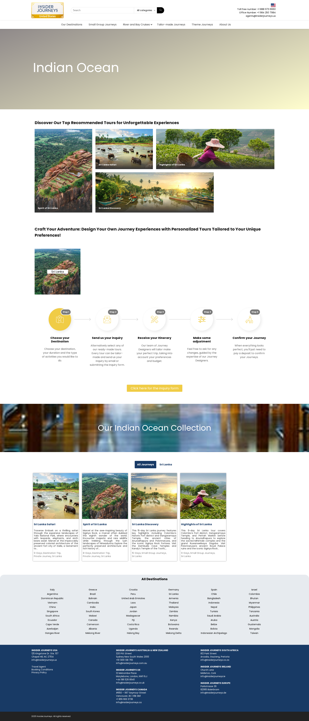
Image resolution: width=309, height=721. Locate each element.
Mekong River (92, 633)
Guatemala (254, 624)
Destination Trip (52, 553)
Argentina (52, 594)
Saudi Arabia (214, 615)
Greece (93, 589)
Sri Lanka (57, 272)
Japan (133, 607)
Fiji (133, 620)
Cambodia (93, 602)
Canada (92, 620)
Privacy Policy (39, 672)
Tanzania (254, 611)
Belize (214, 624)
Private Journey (43, 556)
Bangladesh (213, 598)
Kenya (173, 620)
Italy (52, 589)
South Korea (93, 611)
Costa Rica (133, 624)
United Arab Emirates (133, 598)
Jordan (133, 611)
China (52, 607)
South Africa (52, 615)
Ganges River (52, 633)
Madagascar (133, 615)
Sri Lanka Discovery (110, 208)
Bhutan (254, 598)
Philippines (254, 607)
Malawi (93, 615)
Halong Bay (133, 633)
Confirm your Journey (249, 338)
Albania (93, 628)
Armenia (173, 598)
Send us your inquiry (107, 338)
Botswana (173, 624)
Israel (254, 589)
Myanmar (254, 602)
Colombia (254, 594)
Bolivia (214, 628)
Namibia (173, 615)
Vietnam (52, 602)
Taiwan (254, 633)
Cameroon (93, 624)
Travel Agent (39, 666)
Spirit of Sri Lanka (48, 208)
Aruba (214, 620)
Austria (254, 620)
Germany (173, 589)
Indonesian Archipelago (214, 633)
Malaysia (173, 607)
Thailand (173, 602)
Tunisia (214, 611)
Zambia (173, 611)
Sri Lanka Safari (107, 164)
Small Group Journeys (154, 553)
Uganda (133, 628)
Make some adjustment (202, 339)
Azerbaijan (52, 628)
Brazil (93, 594)
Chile (214, 594)
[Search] (160, 10)
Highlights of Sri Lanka (172, 164)
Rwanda (173, 628)
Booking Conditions (42, 669)
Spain (214, 589)
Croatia (133, 589)
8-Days (87, 553)
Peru (133, 594)
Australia (254, 615)
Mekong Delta (173, 633)
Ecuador (52, 620)
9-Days (38, 553)
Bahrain (93, 598)
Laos (133, 602)
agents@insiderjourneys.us (261, 16)
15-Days (136, 553)
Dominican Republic (52, 598)
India (92, 607)
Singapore (52, 611)
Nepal (214, 607)
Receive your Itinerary (154, 338)
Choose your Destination (60, 339)
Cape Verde (52, 624)
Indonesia (214, 602)
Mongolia (254, 628)
